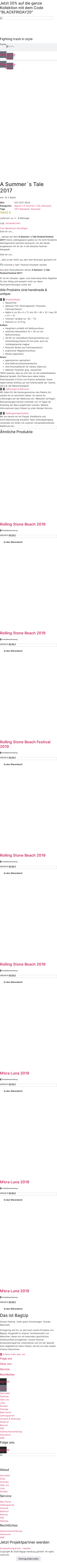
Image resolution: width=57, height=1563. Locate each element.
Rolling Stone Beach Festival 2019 (25, 744)
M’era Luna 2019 (14, 1073)
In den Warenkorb (13, 1308)
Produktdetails (13, 299)
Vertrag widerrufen (28, 1558)
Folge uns (6, 1358)
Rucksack (36, 209)
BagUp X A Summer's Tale (27, 205)
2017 (16, 209)
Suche (3, 44)
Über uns (6, 1363)
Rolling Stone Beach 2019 (22, 524)
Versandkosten (12, 223)
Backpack (46, 205)
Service (5, 1369)
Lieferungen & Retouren (17, 389)
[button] (28, 50)
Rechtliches (7, 1374)
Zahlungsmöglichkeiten (17, 413)
